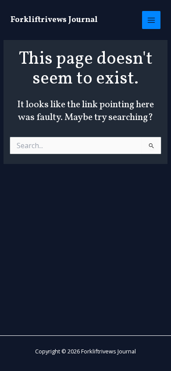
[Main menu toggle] (151, 20)
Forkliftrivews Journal (54, 20)
